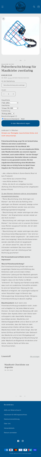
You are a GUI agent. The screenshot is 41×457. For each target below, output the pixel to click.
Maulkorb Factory (18, 453)
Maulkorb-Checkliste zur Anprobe (16, 366)
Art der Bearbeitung (8, 81)
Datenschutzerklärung (12, 419)
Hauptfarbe (5, 100)
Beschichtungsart (8, 116)
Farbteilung (5, 111)
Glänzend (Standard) (11, 119)
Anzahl (3, 90)
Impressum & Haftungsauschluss (15, 414)
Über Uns (7, 423)
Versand (10, 77)
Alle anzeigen (35, 356)
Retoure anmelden (10, 432)
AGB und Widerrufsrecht (12, 410)
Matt (22, 119)
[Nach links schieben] (16, 60)
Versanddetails (9, 428)
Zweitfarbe (5, 105)
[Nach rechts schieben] (25, 60)
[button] (2, 7)
